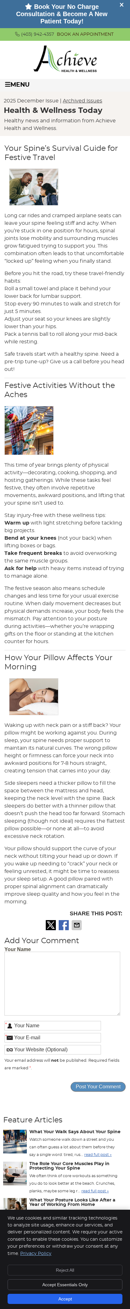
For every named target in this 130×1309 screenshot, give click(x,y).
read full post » (98, 1155)
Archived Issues (82, 100)
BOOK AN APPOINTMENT (85, 34)
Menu (20, 85)
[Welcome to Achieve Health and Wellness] (65, 70)
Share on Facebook (64, 925)
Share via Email (77, 925)
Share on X (51, 925)
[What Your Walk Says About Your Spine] (15, 1143)
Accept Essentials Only (65, 1284)
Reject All (65, 1270)
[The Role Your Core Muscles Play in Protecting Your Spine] (15, 1175)
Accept (65, 1298)
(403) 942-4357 (37, 34)
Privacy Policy (35, 1253)
